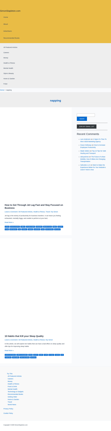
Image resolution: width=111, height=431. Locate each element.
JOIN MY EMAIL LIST (86, 126)
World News (12, 404)
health (45, 354)
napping (30, 229)
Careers (6, 52)
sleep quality (16, 357)
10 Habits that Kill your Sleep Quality (24, 336)
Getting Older (12, 397)
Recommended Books (11, 38)
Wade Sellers (84, 151)
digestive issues (47, 226)
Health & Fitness (9, 63)
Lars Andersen (85, 139)
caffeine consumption (22, 354)
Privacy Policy (8, 409)
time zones (57, 229)
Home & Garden (9, 79)
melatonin (24, 229)
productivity (37, 229)
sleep (42, 229)
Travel (48, 212)
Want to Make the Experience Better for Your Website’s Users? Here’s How (93, 167)
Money (5, 58)
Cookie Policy (8, 413)
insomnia (60, 226)
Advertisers (7, 31)
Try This (9, 374)
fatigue (54, 226)
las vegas (51, 354)
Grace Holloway (85, 145)
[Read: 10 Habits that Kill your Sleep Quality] (36, 331)
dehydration (39, 226)
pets (62, 354)
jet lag (6, 229)
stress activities (49, 229)
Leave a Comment (11, 212)
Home (5, 17)
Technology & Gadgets (15, 392)
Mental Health (8, 68)
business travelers (15, 226)
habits (41, 354)
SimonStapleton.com (10, 11)
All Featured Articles (10, 47)
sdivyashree (84, 157)
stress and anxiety (24, 357)
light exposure (13, 229)
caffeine (23, 226)
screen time (8, 357)
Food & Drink (12, 386)
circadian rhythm (30, 226)
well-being (33, 357)
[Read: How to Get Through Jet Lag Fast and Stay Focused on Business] (36, 200)
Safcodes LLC (85, 165)
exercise (36, 354)
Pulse (5, 84)
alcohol (7, 226)
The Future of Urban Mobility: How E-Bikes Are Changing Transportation (92, 159)
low (19, 229)
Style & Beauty (8, 73)
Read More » (9, 222)
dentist (30, 354)
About (5, 24)
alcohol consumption (10, 354)
